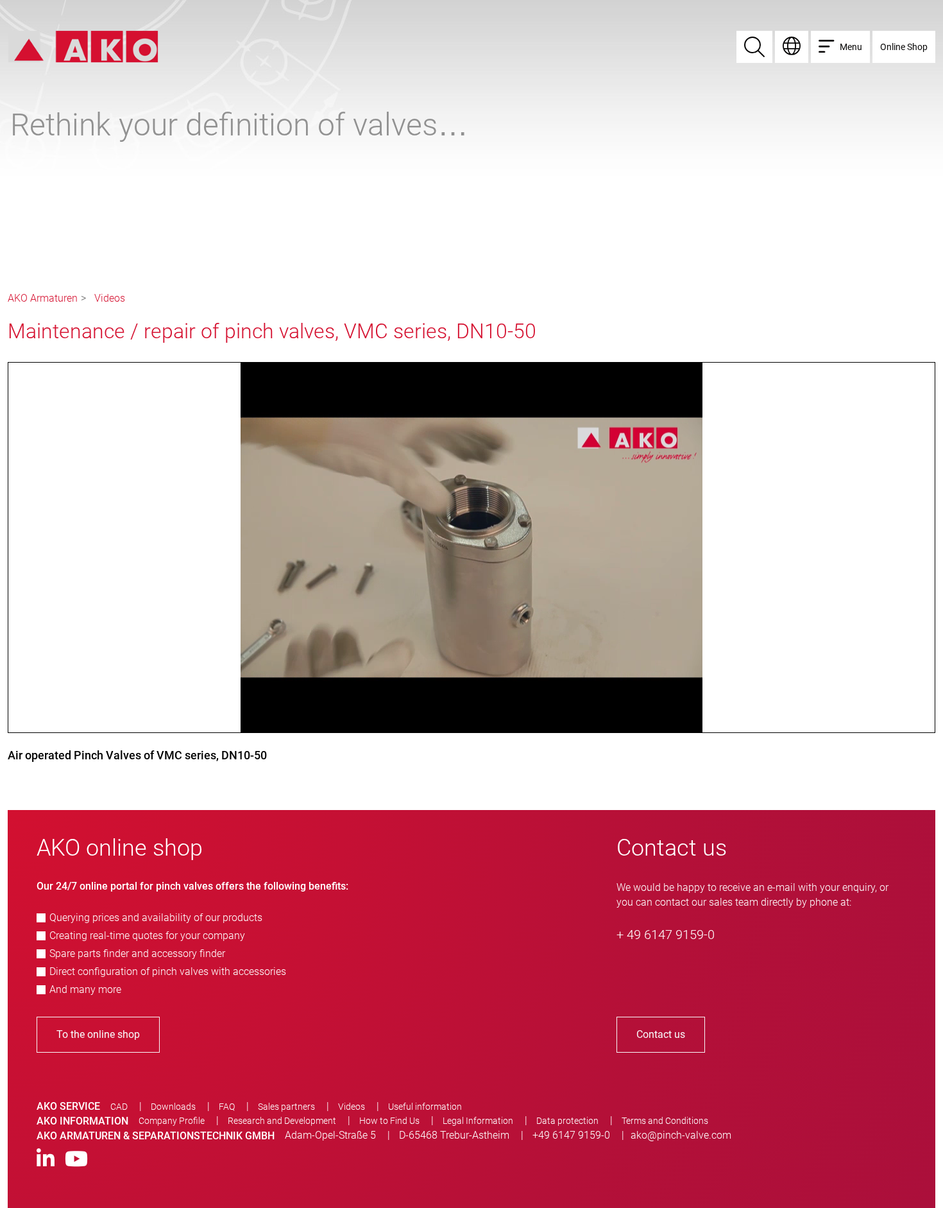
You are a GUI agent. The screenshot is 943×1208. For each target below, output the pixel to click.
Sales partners (286, 1106)
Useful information (425, 1106)
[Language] (791, 47)
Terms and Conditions (665, 1121)
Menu (851, 47)
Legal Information (478, 1121)
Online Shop (904, 47)
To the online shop (98, 1034)
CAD (119, 1106)
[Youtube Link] (76, 1159)
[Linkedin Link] (46, 1159)
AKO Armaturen (43, 298)
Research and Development (282, 1121)
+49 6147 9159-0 (571, 1135)
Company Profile (172, 1121)
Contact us (660, 1034)
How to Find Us (389, 1121)
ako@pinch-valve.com (681, 1135)
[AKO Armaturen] (83, 46)
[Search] (754, 47)
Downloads (173, 1106)
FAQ (227, 1106)
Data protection (567, 1121)
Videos (109, 298)
